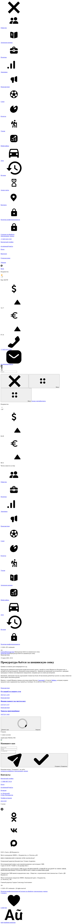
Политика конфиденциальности (10, 891)
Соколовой (41, 680)
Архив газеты (36, 401)
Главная (3, 652)
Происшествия (9, 652)
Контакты (43, 401)
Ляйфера (53, 680)
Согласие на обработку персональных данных (34, 891)
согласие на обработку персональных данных (14, 771)
